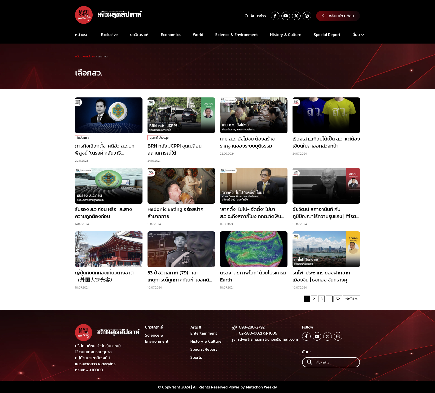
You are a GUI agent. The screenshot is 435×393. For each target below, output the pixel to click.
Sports (196, 357)
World (198, 34)
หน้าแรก (82, 34)
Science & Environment (236, 34)
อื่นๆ (356, 34)
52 (338, 299)
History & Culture (285, 34)
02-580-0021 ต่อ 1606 (258, 333)
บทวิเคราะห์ (139, 34)
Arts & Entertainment (203, 330)
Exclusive (109, 34)
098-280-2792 (252, 327)
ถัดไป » (351, 299)
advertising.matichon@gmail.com (267, 339)
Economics (170, 34)
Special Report (327, 34)
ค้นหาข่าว (258, 16)
